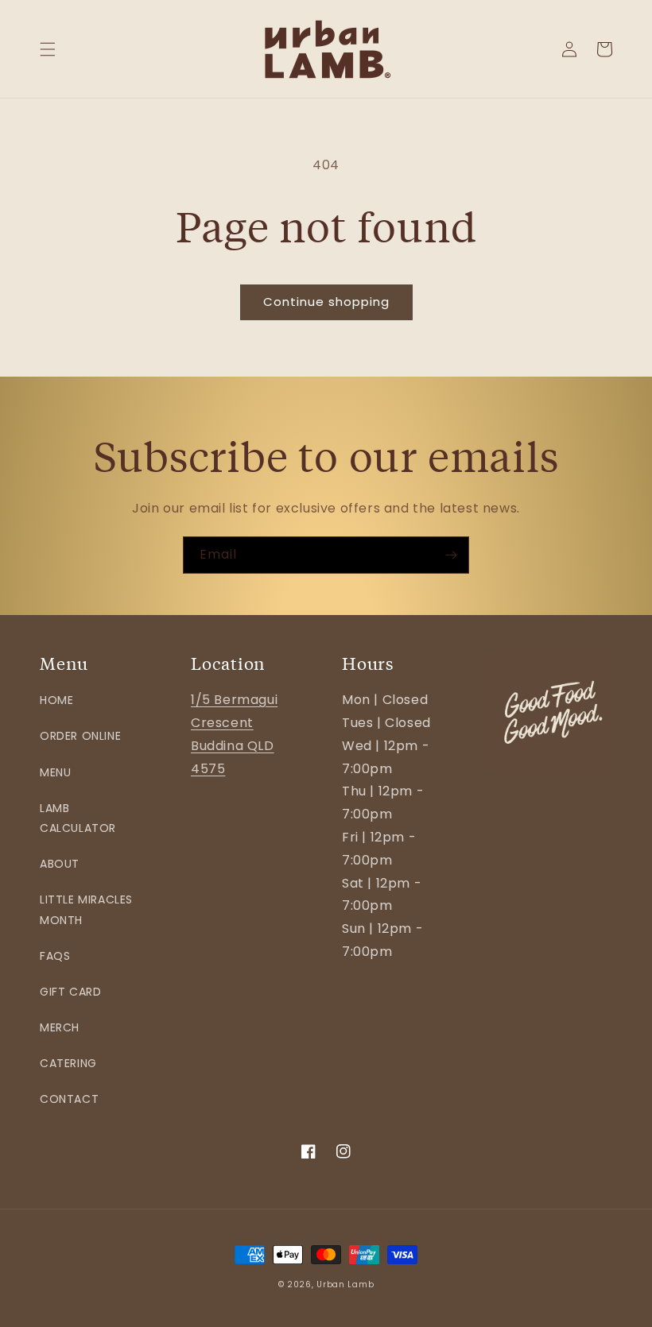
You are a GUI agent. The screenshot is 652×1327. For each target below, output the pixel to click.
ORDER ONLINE (80, 736)
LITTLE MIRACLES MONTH (86, 909)
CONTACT (69, 1099)
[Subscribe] (450, 555)
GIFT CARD (70, 992)
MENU (55, 772)
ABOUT (60, 864)
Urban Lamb (345, 1284)
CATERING (68, 1063)
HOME (56, 700)
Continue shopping (326, 301)
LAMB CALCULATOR (78, 818)
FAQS (55, 956)
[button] (47, 49)
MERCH (60, 1027)
